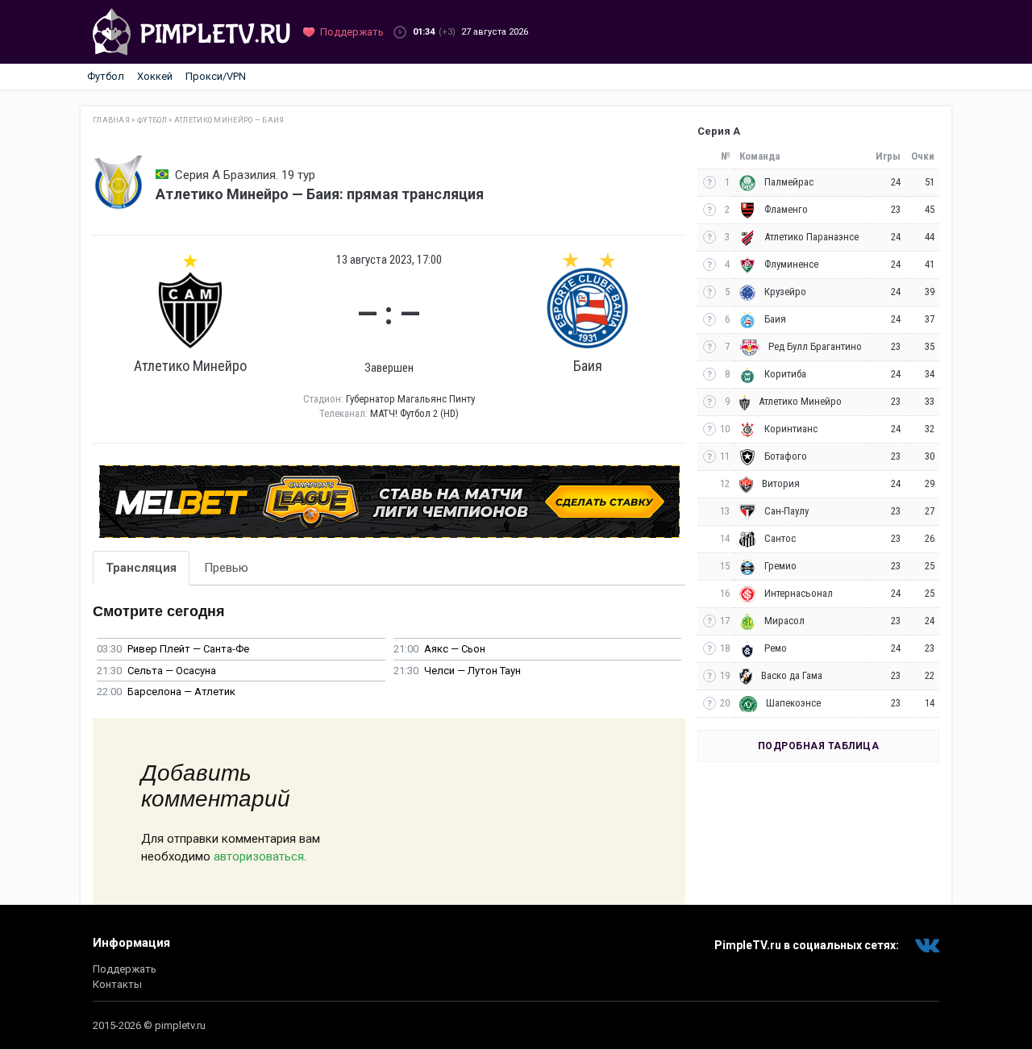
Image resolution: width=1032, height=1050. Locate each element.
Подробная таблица (819, 746)
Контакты (117, 984)
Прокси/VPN (215, 76)
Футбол (105, 76)
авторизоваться (259, 856)
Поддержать (124, 969)
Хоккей (155, 76)
